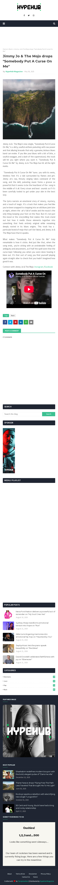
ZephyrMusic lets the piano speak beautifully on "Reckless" (31, 646)
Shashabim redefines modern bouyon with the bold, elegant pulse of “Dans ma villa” (35, 772)
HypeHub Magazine (14, 71)
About (9, 874)
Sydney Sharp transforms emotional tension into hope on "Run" (32, 624)
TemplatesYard (23, 881)
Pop (29, 685)
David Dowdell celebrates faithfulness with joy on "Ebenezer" (35, 658)
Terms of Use (20, 874)
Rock (10, 49)
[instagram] (33, 15)
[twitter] (28, 15)
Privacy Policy (46, 874)
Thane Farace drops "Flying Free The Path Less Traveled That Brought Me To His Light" (35, 784)
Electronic (29, 677)
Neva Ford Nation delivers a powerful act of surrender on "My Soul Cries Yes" (35, 612)
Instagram (39, 266)
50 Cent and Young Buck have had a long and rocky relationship (35, 806)
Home (5, 49)
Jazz (29, 681)
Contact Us (26, 877)
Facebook (48, 266)
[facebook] (24, 15)
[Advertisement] (29, 569)
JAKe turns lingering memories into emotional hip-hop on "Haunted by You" (34, 635)
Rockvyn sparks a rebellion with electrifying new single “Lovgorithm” (35, 795)
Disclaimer (33, 874)
